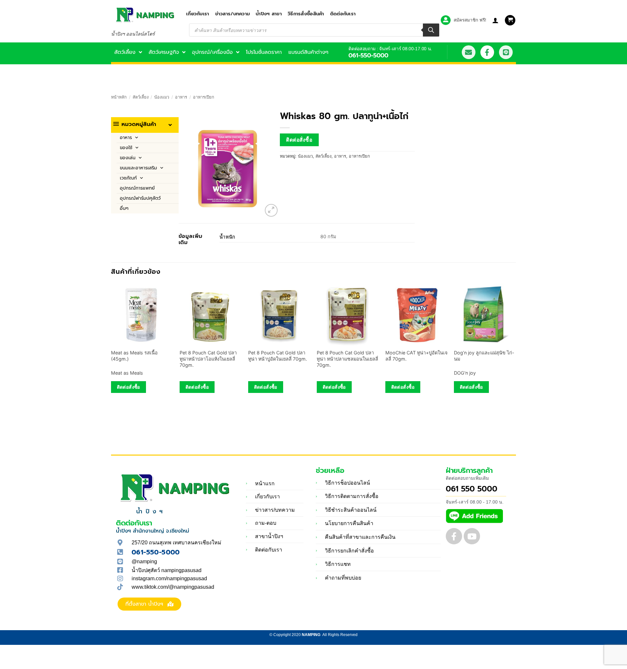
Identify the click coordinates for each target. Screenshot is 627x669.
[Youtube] (472, 536)
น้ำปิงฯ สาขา (269, 13)
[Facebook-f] (487, 52)
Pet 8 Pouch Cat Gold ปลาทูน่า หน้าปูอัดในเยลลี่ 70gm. (277, 356)
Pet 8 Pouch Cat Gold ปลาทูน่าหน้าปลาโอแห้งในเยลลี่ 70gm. (208, 358)
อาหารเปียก (203, 97)
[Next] (516, 346)
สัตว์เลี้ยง (125, 52)
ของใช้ (126, 147)
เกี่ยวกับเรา (197, 13)
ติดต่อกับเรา (343, 13)
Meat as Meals (127, 373)
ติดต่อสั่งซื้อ (299, 140)
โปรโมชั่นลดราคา (264, 52)
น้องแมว (161, 97)
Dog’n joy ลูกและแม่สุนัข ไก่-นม (484, 356)
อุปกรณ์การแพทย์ (137, 188)
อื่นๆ (124, 208)
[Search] (431, 30)
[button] (510, 20)
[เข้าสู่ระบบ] (495, 20)
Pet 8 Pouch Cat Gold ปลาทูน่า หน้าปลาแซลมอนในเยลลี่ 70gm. (347, 358)
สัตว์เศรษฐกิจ (164, 52)
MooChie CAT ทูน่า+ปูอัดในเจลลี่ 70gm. (416, 356)
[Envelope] (468, 52)
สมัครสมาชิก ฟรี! (470, 20)
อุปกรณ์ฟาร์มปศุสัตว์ (140, 198)
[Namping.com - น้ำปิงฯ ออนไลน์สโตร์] (143, 15)
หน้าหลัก (119, 97)
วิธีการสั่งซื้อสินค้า (306, 13)
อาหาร (181, 97)
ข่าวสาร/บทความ (232, 13)
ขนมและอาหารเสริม (138, 167)
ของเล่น (128, 157)
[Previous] (111, 346)
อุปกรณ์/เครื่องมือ (212, 52)
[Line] (506, 52)
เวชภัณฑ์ (128, 178)
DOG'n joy (465, 373)
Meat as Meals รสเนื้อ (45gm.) (134, 356)
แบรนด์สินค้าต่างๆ (308, 52)
